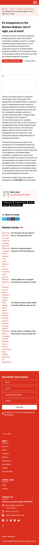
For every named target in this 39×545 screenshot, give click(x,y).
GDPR (4, 485)
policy (6, 205)
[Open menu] (35, 2)
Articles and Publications (12, 61)
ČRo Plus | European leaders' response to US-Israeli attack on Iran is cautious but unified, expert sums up (23, 250)
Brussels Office (7, 472)
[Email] (13, 219)
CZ (3, 526)
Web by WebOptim (8, 537)
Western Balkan (16, 205)
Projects (5, 457)
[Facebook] (8, 219)
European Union (20, 202)
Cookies (5, 489)
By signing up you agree (19, 413)
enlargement (8, 202)
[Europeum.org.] (5, 9)
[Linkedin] (17, 219)
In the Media (6, 464)
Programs (5, 454)
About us (5, 446)
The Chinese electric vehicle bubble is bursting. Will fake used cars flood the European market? (24, 304)
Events (4, 450)
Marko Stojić (15, 192)
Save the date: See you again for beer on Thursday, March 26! (22, 234)
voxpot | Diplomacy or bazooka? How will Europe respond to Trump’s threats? (24, 281)
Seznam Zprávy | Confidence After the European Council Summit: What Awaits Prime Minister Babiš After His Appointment (24, 332)
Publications (6, 461)
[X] (4, 219)
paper (31, 202)
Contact (5, 468)
